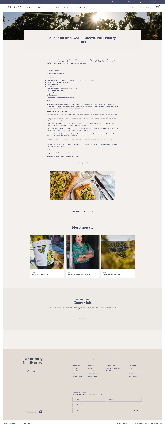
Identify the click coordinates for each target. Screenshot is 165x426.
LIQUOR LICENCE (25, 423)
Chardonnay (76, 365)
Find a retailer (133, 376)
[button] (157, 7)
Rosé (49, 7)
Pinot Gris (75, 368)
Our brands (91, 371)
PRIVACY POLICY (156, 423)
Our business (115, 1)
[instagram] (28, 371)
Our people (91, 365)
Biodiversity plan (110, 365)
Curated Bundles (80, 7)
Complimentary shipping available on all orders (18, 1)
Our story (90, 363)
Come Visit (131, 7)
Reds (57, 7)
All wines (29, 7)
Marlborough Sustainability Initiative (114, 369)
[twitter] (84, 211)
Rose (74, 373)
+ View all (75, 379)
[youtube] (33, 371)
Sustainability (126, 1)
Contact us (156, 1)
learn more (82, 318)
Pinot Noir (75, 371)
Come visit (132, 363)
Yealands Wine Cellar (94, 373)
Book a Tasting (145, 7)
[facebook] (88, 211)
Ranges (67, 7)
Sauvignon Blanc (77, 376)
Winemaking (132, 365)
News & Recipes (138, 2)
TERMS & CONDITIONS (139, 423)
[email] (92, 211)
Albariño (74, 363)
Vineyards (132, 368)
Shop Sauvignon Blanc (82, 163)
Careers (148, 2)
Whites (40, 7)
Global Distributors (134, 371)
